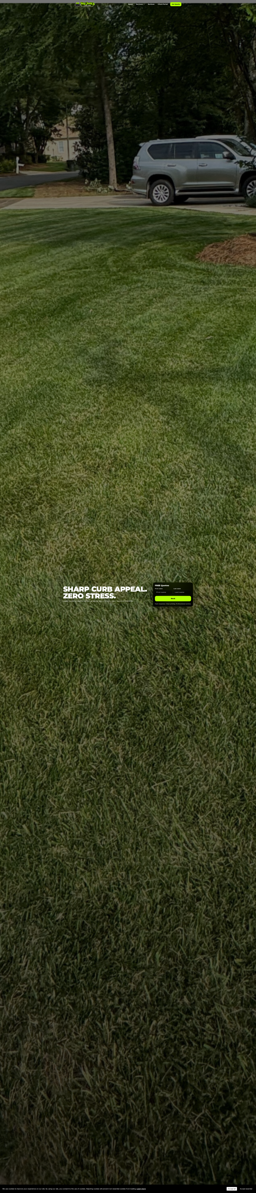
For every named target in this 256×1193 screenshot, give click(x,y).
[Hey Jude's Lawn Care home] (85, 4)
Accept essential (246, 1189)
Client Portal (163, 4)
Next (173, 599)
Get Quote (176, 4)
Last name (177, 588)
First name (159, 588)
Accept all (232, 1189)
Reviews (151, 4)
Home (130, 4)
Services (139, 4)
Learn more (141, 1189)
